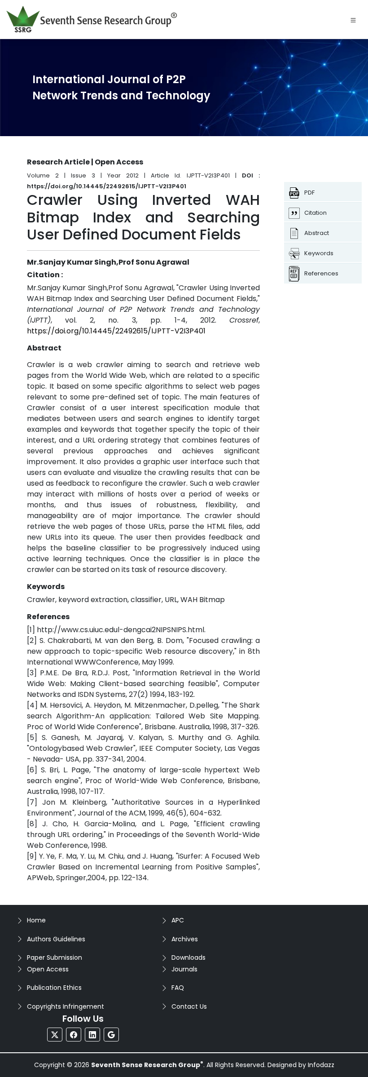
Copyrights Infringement (65, 1006)
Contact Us (189, 1006)
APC (177, 920)
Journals (184, 969)
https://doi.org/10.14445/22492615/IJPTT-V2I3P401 (116, 331)
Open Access (48, 969)
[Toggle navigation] (353, 19)
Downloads (188, 957)
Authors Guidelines (56, 939)
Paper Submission (54, 957)
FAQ (177, 987)
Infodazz (321, 1064)
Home (36, 920)
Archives (184, 939)
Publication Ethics (54, 987)
